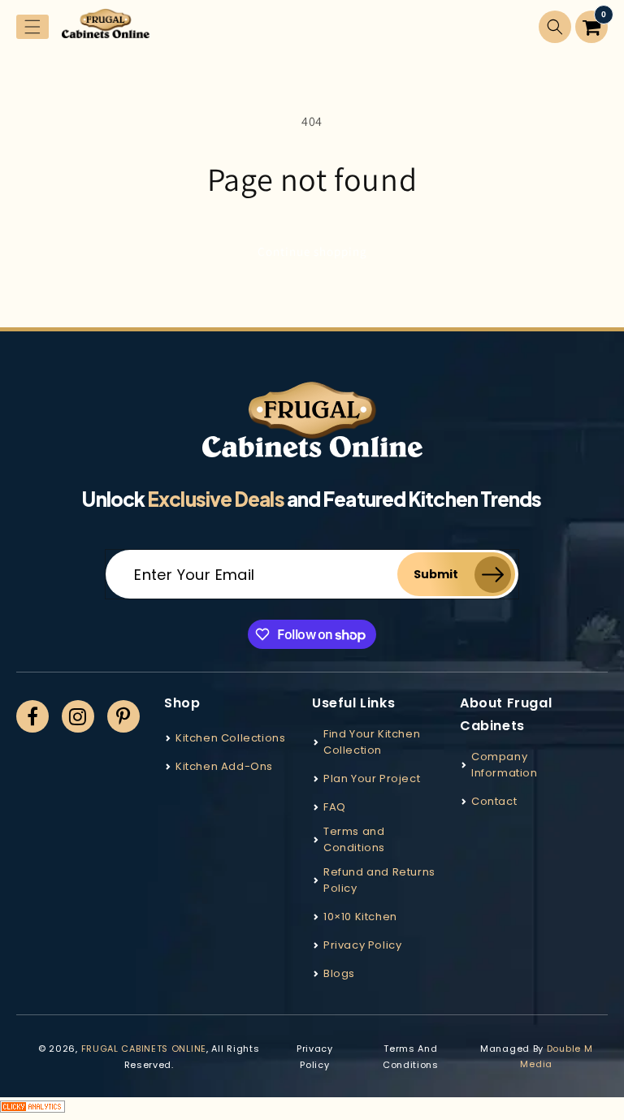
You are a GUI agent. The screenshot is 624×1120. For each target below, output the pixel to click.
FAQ (334, 807)
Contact (494, 801)
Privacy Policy (362, 945)
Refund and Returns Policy (379, 880)
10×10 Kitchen (360, 916)
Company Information (504, 765)
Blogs (339, 973)
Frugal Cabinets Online (143, 1048)
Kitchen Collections (230, 738)
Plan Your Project (371, 778)
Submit (436, 574)
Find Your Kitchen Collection (371, 742)
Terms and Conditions (354, 839)
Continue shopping (312, 251)
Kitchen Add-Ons (224, 766)
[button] (32, 27)
